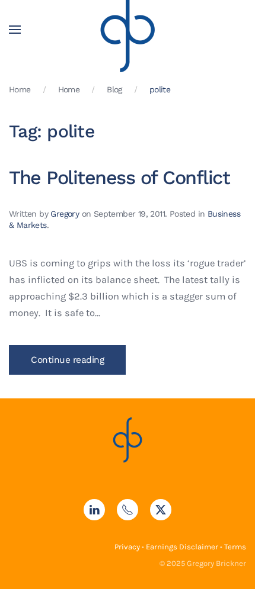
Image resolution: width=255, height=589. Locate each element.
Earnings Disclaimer (182, 546)
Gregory (64, 213)
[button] (15, 29)
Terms (235, 546)
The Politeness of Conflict (119, 177)
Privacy (127, 546)
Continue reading (67, 360)
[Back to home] (127, 29)
